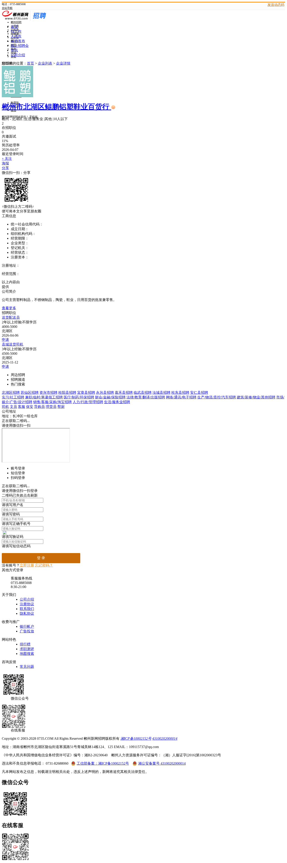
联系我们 (27, 609)
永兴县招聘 (105, 392)
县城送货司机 (12, 344)
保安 (29, 407)
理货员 (51, 407)
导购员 (39, 407)
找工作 (16, 31)
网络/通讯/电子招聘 (181, 397)
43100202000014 (164, 738)
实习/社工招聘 (13, 397)
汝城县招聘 (161, 392)
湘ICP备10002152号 (135, 738)
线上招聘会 (20, 46)
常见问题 (27, 666)
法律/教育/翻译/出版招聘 (145, 397)
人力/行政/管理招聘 (88, 402)
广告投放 (27, 631)
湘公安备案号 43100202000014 (162, 763)
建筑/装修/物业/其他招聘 (256, 397)
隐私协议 (27, 613)
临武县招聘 (143, 392)
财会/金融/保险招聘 (110, 397)
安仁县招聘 (199, 392)
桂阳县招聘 (67, 392)
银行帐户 (27, 626)
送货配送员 (11, 317)
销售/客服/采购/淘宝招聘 (52, 402)
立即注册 (27, 565)
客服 (21, 407)
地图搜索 (27, 653)
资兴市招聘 (48, 392)
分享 (5, 168)
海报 (5, 163)
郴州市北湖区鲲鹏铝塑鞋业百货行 (56, 107)
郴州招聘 (16, 22)
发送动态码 (275, 4)
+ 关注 (7, 158)
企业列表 (45, 63)
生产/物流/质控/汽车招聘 (216, 397)
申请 (5, 340)
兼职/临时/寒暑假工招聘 (44, 397)
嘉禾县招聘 (124, 392)
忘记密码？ (44, 565)
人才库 (16, 36)
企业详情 (63, 63)
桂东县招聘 (180, 392)
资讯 (14, 50)
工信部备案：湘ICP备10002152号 (103, 763)
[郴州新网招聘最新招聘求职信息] (35, 20)
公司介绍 (18, 55)
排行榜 (25, 644)
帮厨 (61, 407)
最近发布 (18, 41)
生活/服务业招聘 (117, 402)
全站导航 (7, 8)
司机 (5, 407)
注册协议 (27, 604)
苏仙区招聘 (30, 392)
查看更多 (9, 308)
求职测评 (27, 649)
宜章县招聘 (86, 392)
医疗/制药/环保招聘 (79, 397)
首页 (14, 27)
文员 (13, 407)
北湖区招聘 (11, 392)
